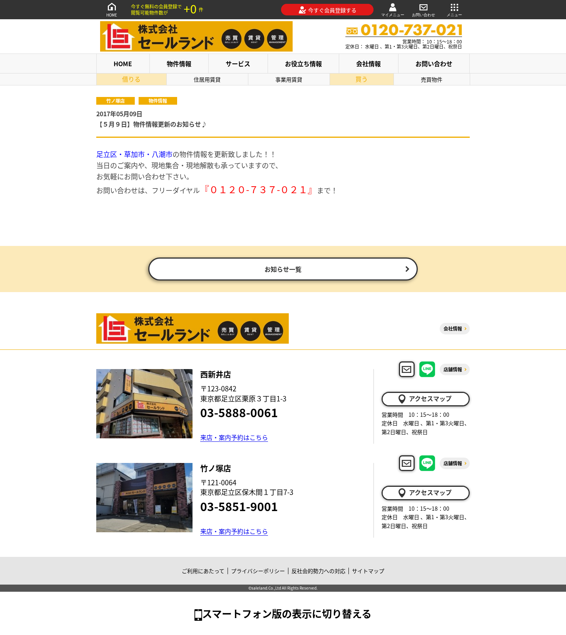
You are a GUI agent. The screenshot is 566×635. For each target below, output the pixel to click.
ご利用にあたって (203, 571)
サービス (238, 63)
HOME (111, 15)
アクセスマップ (430, 398)
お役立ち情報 (303, 63)
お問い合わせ (423, 15)
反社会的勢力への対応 (318, 571)
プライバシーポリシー (258, 571)
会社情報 (368, 63)
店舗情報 (453, 369)
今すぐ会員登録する (332, 10)
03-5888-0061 (239, 412)
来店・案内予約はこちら (234, 437)
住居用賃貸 (207, 79)
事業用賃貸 (288, 79)
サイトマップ (368, 571)
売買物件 (431, 79)
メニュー (454, 15)
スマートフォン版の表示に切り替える (287, 613)
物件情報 (179, 63)
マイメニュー (392, 15)
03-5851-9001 (239, 506)
